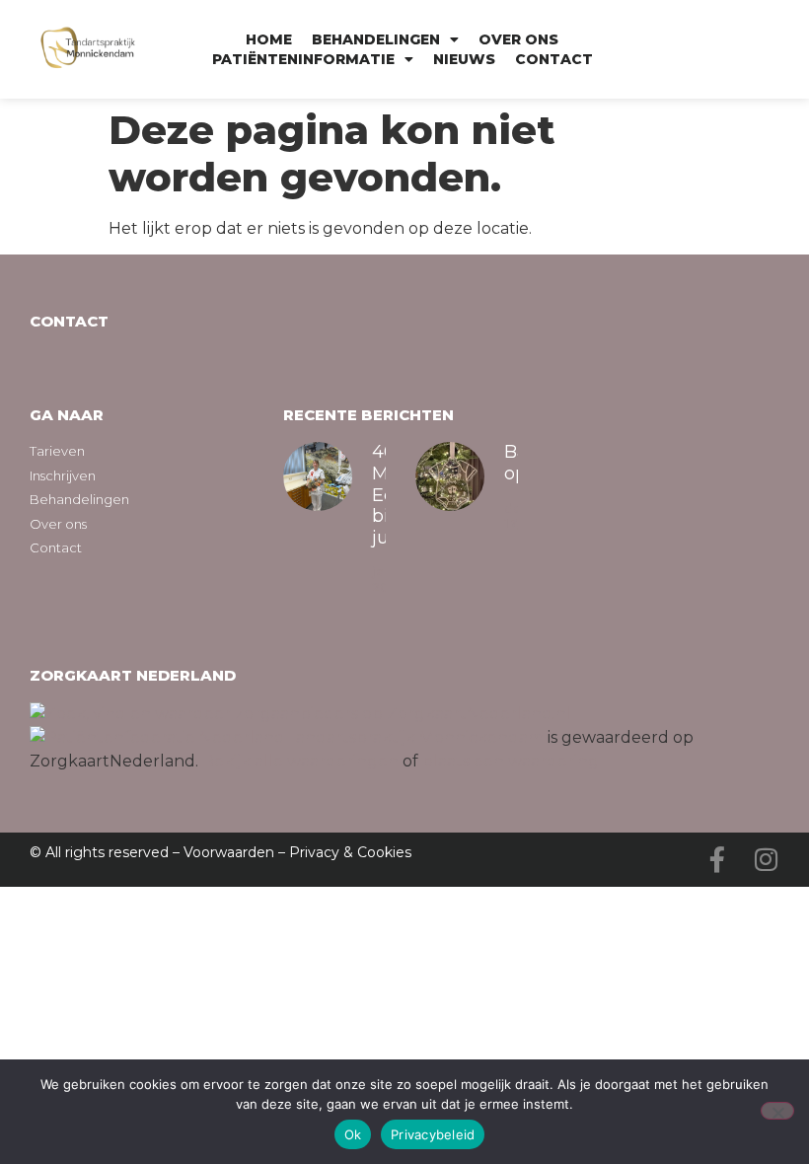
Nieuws (464, 59)
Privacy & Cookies (350, 852)
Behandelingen (376, 39)
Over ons (518, 39)
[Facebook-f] (717, 859)
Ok (353, 1134)
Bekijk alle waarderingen (300, 761)
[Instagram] (766, 859)
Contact (554, 59)
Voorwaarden (229, 852)
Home (269, 39)
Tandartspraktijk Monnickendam (414, 737)
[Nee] (777, 1111)
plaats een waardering (510, 761)
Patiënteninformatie (303, 59)
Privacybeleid (433, 1134)
